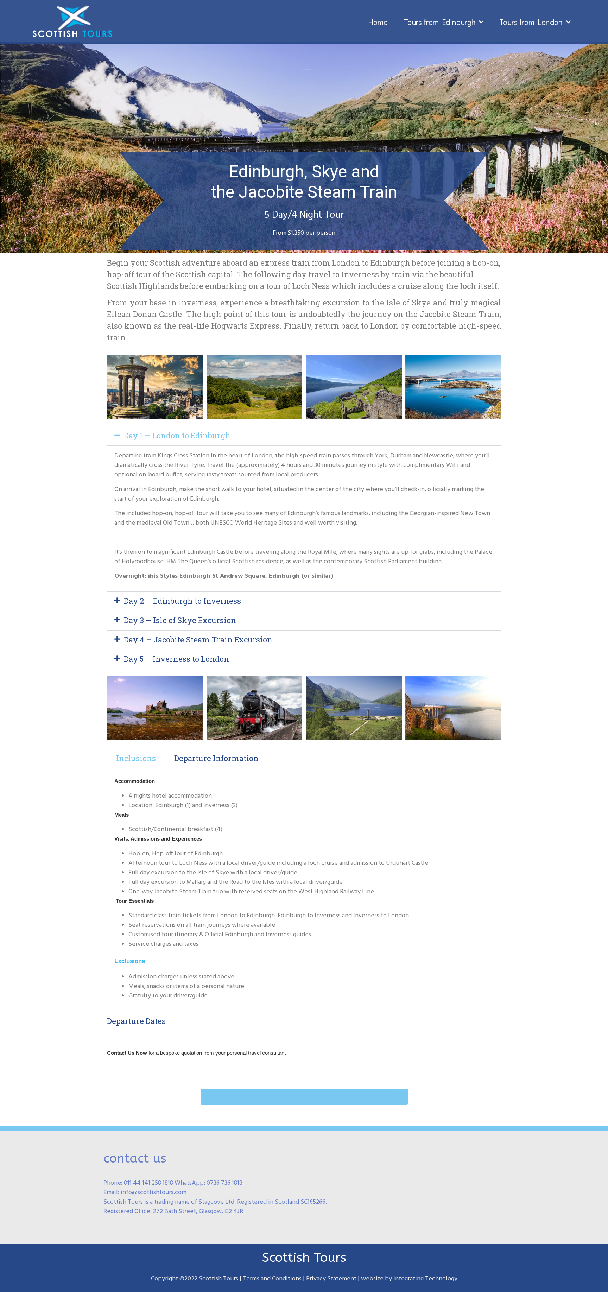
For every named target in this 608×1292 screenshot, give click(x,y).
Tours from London (531, 22)
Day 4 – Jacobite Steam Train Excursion (198, 639)
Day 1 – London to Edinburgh (177, 435)
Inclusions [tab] (136, 758)
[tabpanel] (304, 889)
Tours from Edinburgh (439, 22)
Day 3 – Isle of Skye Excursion (180, 620)
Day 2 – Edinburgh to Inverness (182, 601)
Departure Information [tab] (216, 758)
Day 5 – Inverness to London (176, 659)
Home (378, 22)
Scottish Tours (304, 1257)
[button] (304, 435)
